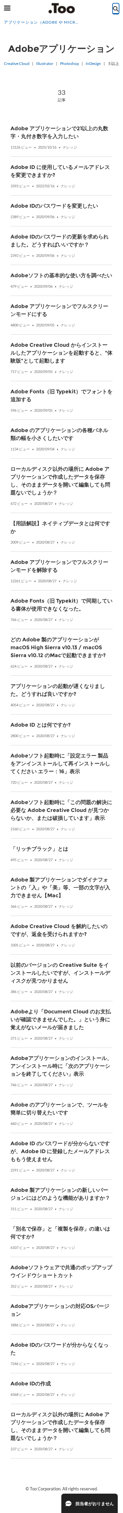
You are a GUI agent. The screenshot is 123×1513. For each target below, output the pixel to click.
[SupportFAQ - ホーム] (61, 8)
